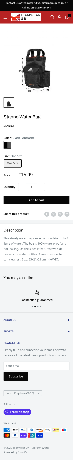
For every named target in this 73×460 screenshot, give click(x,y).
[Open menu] (5, 17)
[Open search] (52, 17)
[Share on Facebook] (46, 214)
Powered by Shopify (15, 452)
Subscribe (16, 376)
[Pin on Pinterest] (53, 214)
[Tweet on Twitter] (60, 214)
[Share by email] (66, 214)
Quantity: (10, 187)
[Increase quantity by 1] (41, 187)
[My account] (59, 17)
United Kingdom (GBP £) (19, 393)
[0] (66, 17)
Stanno (9, 125)
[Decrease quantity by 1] (22, 187)
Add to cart (36, 200)
